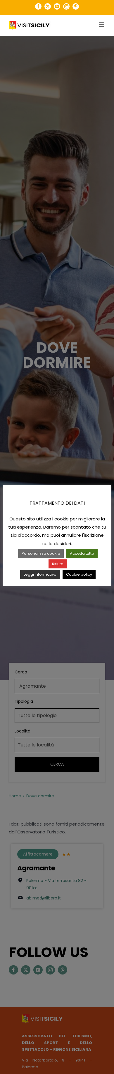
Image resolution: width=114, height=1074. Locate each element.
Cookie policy (79, 574)
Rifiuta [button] (57, 564)
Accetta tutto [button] (82, 553)
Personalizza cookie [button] (41, 553)
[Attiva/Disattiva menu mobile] (102, 25)
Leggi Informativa (40, 574)
